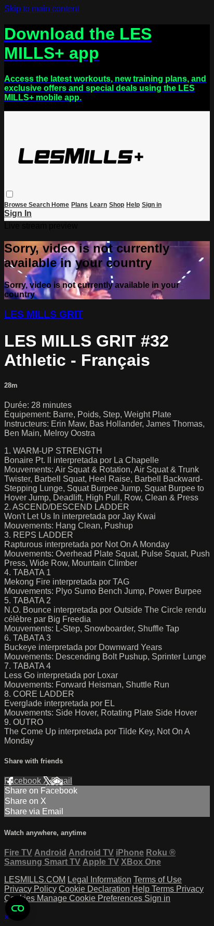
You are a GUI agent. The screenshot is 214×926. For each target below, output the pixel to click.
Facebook (23, 780)
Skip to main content (41, 8)
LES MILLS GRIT (43, 314)
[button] (9, 194)
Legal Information (99, 879)
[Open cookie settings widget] (17, 908)
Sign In (18, 213)
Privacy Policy (30, 888)
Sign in (152, 204)
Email (61, 780)
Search (40, 204)
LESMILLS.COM (34, 879)
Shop (116, 204)
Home (60, 204)
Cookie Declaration (94, 888)
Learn (98, 204)
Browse (16, 204)
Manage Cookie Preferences (90, 898)
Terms (164, 888)
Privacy (190, 888)
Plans (79, 204)
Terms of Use (157, 879)
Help (133, 204)
